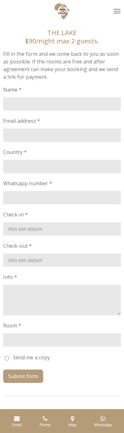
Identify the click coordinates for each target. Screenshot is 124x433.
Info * (10, 277)
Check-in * (15, 214)
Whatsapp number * (27, 183)
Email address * (21, 120)
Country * (15, 152)
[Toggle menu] (117, 11)
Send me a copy (31, 357)
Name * (12, 89)
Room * (12, 325)
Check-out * (17, 245)
